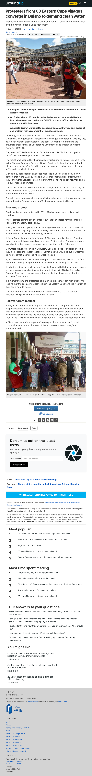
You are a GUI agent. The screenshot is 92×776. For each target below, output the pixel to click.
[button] (85, 3)
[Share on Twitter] (44, 421)
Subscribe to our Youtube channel (18, 748)
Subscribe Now (19, 465)
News (8, 32)
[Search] (80, 3)
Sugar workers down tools (29, 545)
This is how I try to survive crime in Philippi (35, 479)
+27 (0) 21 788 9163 (13, 763)
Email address (15, 459)
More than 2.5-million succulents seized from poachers (42, 539)
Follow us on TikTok (13, 736)
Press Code (62, 702)
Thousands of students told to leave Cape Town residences (44, 533)
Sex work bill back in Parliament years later (37, 590)
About (8, 722)
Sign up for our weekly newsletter (18, 728)
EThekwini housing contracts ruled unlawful (37, 551)
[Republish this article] (56, 421)
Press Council (33, 702)
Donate (73, 3)
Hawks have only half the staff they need (36, 578)
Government (23, 428)
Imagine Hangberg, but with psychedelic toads (39, 572)
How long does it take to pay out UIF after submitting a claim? (37, 633)
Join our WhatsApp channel (16, 751)
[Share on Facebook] (40, 421)
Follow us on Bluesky (13, 742)
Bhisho (14, 32)
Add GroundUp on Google (77, 37)
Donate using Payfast (46, 408)
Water (34, 428)
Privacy (8, 725)
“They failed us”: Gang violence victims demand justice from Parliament (50, 584)
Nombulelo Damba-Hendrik (33, 29)
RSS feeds (9, 731)
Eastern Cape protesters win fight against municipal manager (45, 557)
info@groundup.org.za (14, 761)
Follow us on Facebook (14, 739)
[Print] (52, 421)
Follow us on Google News (15, 734)
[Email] (48, 421)
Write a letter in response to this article (46, 495)
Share (63, 37)
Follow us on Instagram (14, 745)
